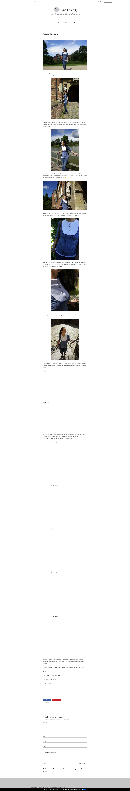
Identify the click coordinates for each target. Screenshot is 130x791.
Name (44, 736)
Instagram (98, 2)
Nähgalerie (76, 22)
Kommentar (45, 722)
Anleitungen (68, 22)
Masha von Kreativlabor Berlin (53, 675)
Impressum (21, 1)
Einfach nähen (50, 315)
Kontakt (34, 1)
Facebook (96, 2)
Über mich (60, 22)
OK (84, 789)
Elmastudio (63, 787)
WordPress (51, 787)
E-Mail (44, 741)
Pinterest (100, 2)
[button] (47, 700)
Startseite (52, 22)
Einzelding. (36, 787)
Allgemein (47, 702)
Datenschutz (28, 1)
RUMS (49, 683)
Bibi (50, 36)
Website (44, 746)
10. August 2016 (45, 36)
